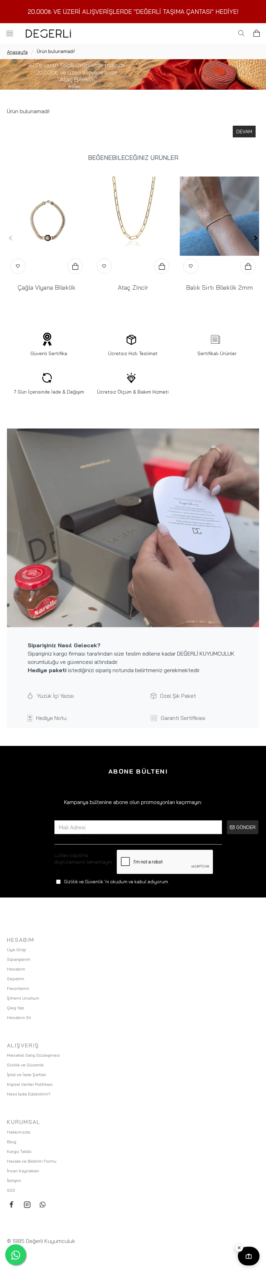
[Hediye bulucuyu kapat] (239, 1248)
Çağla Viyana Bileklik (47, 287)
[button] (10, 238)
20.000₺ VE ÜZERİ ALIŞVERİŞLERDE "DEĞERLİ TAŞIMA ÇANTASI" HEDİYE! (133, 12)
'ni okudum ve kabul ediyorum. (116, 881)
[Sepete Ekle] (75, 266)
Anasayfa (17, 52)
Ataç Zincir (133, 287)
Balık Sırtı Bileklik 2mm (219, 287)
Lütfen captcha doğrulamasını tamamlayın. (83, 858)
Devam (244, 131)
